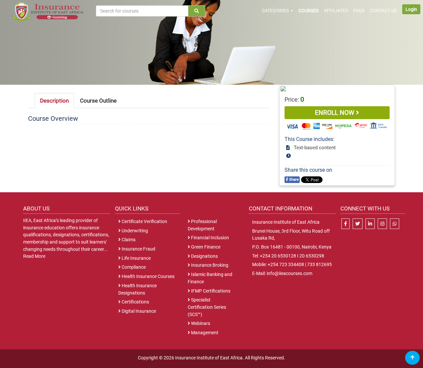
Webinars (200, 323)
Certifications (135, 301)
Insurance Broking (209, 265)
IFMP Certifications (210, 291)
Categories (276, 10)
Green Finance (205, 247)
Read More (34, 256)
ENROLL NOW (335, 112)
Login (411, 9)
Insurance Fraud (138, 249)
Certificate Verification (144, 221)
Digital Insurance (138, 311)
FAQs (359, 10)
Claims (128, 239)
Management (204, 332)
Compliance (133, 267)
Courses (308, 10)
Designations (204, 256)
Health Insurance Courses (147, 276)
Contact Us (383, 10)
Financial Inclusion (209, 237)
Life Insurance (136, 258)
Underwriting (134, 230)
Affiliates (336, 10)
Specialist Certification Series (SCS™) (207, 307)
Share (293, 179)
